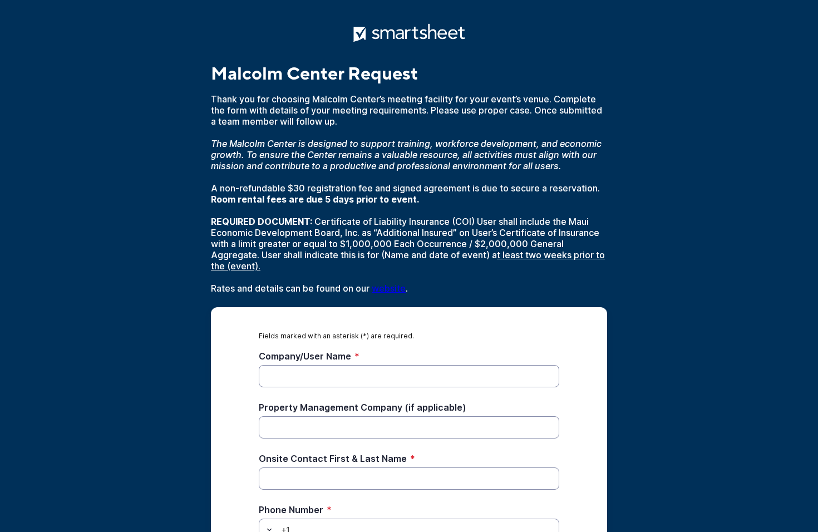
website (389, 288)
